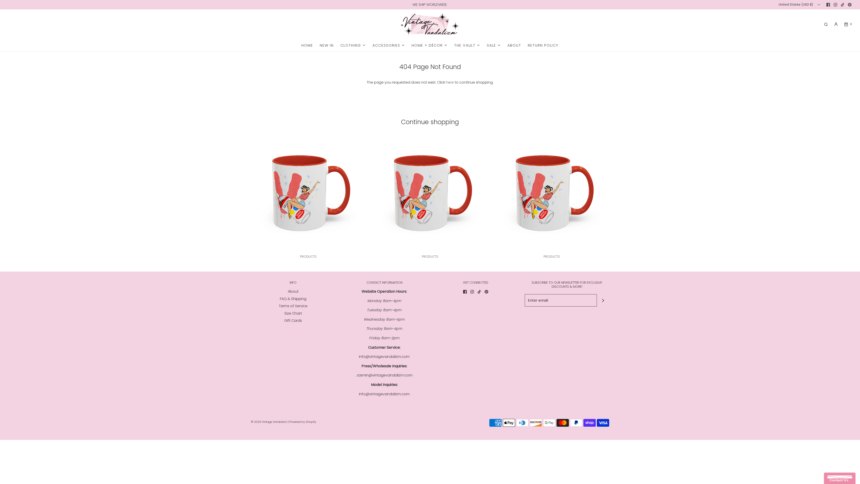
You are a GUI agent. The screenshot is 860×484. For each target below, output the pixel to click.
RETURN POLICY (543, 45)
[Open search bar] (826, 24)
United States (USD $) (796, 4)
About (514, 45)
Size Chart (293, 313)
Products (308, 256)
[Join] (603, 300)
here (450, 82)
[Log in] (836, 24)
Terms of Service (293, 306)
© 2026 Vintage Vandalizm (269, 422)
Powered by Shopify (302, 422)
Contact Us (837, 480)
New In (327, 45)
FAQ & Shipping (293, 298)
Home (307, 45)
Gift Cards (293, 320)
